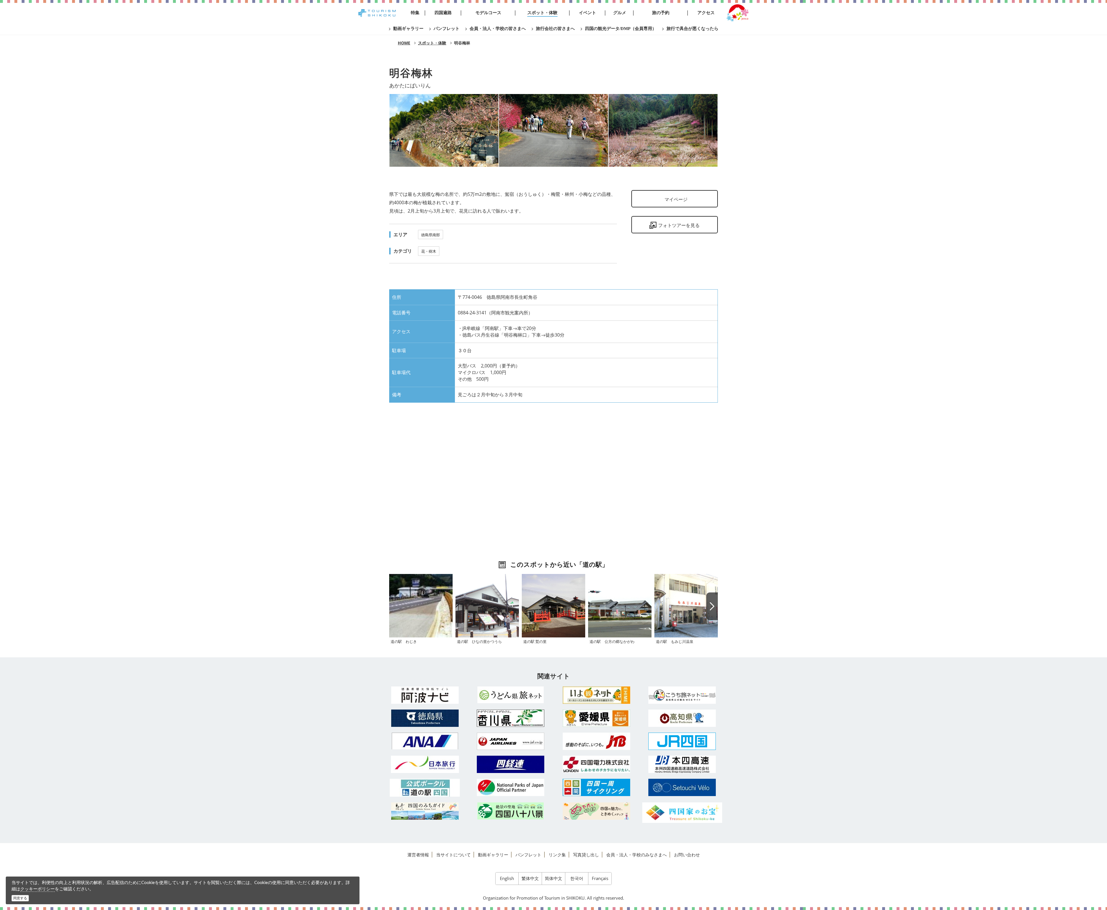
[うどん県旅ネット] (511, 694)
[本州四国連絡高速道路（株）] (682, 764)
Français (600, 878)
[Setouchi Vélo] (682, 787)
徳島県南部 (430, 234)
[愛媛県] (596, 718)
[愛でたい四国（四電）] (596, 811)
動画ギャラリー (493, 855)
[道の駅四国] (425, 788)
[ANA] (425, 741)
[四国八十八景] (511, 810)
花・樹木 (428, 251)
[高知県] (682, 718)
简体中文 (553, 878)
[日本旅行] (425, 764)
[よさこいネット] (682, 695)
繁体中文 (530, 878)
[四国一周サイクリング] (596, 787)
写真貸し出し (586, 855)
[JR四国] (682, 741)
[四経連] (511, 764)
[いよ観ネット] (596, 695)
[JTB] (596, 741)
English (507, 878)
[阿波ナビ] (425, 695)
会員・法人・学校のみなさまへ (636, 855)
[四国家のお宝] (682, 812)
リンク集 (557, 855)
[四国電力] (596, 764)
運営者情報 (418, 855)
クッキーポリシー (37, 889)
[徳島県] (425, 718)
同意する (20, 898)
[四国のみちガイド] (425, 811)
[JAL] (511, 741)
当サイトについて (453, 855)
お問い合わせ (687, 855)
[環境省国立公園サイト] (511, 787)
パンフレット (528, 855)
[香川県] (511, 718)
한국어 (576, 878)
